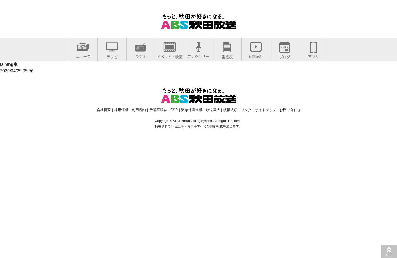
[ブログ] (284, 55)
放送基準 (213, 110)
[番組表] (227, 55)
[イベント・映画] (169, 55)
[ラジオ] (141, 55)
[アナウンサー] (198, 55)
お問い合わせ (290, 110)
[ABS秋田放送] (198, 25)
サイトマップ (265, 110)
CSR (174, 110)
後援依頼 (230, 110)
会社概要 (104, 110)
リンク (246, 110)
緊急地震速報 (191, 110)
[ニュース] (83, 55)
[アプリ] (313, 55)
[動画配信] (256, 55)
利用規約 (139, 110)
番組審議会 (158, 110)
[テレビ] (112, 55)
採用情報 (121, 110)
